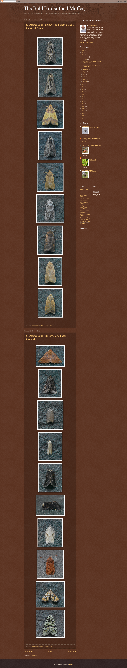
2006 (83, 115)
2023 (83, 50)
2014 (83, 96)
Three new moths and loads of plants (94, 160)
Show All (101, 182)
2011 (83, 103)
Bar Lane (84, 141)
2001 (83, 118)
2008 (83, 111)
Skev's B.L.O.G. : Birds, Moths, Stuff (91, 145)
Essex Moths (85, 126)
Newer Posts (28, 652)
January (85, 81)
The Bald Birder (93, 25)
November (85, 57)
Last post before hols (94, 127)
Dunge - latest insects (83, 196)
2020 (83, 84)
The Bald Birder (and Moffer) (55, 8)
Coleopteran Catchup (94, 147)
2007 (83, 113)
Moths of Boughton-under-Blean (85, 211)
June (84, 74)
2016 (83, 91)
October (85, 59)
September (86, 69)
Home (50, 652)
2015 (83, 94)
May (84, 76)
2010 (83, 106)
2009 (83, 108)
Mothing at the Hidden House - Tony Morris (84, 207)
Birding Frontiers (84, 193)
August (85, 72)
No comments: (48, 325)
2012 (83, 101)
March (84, 79)
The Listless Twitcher (87, 170)
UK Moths (82, 223)
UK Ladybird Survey (85, 221)
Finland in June (93, 171)
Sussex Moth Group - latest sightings (85, 218)
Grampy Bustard (86, 158)
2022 (83, 52)
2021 (83, 55)
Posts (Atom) (34, 655)
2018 (83, 89)
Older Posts (72, 652)
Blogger (71, 664)
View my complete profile (86, 42)
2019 (83, 87)
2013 (83, 99)
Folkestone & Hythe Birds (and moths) (85, 199)
